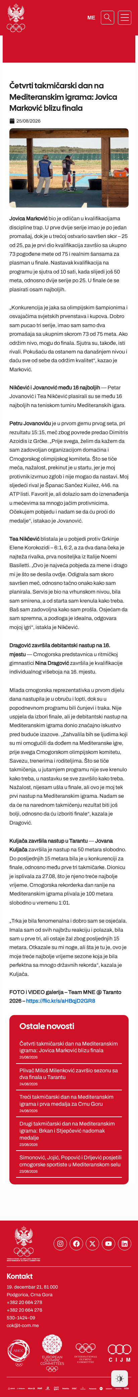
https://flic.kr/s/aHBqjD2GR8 (60, 1001)
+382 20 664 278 (24, 1302)
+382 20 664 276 (24, 1310)
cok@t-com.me (23, 1325)
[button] (124, 18)
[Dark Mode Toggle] (119, 1378)
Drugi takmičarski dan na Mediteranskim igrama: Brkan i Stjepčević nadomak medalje (67, 1131)
